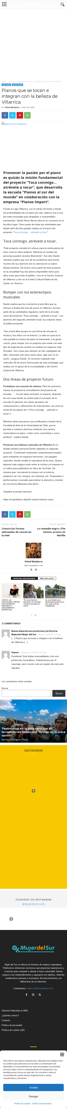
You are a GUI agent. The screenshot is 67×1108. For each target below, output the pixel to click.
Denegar (33, 1096)
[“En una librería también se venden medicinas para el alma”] (33, 590)
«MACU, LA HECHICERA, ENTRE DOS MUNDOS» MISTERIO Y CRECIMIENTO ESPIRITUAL (11, 605)
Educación (17, 85)
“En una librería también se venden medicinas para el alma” (32, 603)
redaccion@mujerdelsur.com (40, 988)
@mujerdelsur (33, 904)
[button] (62, 1054)
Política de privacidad (41, 1103)
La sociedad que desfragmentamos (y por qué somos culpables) (54, 603)
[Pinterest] (20, 115)
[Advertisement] (33, 45)
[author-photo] (33, 550)
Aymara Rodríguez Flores (15, 739)
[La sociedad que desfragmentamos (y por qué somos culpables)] (55, 590)
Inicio (4, 81)
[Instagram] (34, 995)
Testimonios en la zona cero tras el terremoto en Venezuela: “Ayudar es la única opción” (33, 732)
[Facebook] (5, 115)
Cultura (12, 81)
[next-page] (35, 615)
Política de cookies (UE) (13, 1030)
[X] (12, 115)
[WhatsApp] (27, 115)
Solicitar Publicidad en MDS (15, 1010)
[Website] (36, 570)
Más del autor (47, 578)
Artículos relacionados (24, 578)
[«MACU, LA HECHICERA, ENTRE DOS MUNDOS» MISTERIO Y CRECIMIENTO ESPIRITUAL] (12, 590)
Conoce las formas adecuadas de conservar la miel (17, 532)
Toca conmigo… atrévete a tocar (30, 232)
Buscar (5, 688)
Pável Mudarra (12, 107)
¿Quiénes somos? (10, 1015)
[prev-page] (31, 615)
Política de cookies (22, 1103)
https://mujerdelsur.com (33, 565)
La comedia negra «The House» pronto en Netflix (51, 532)
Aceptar (33, 1087)
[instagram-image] (33, 791)
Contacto (6, 1020)
